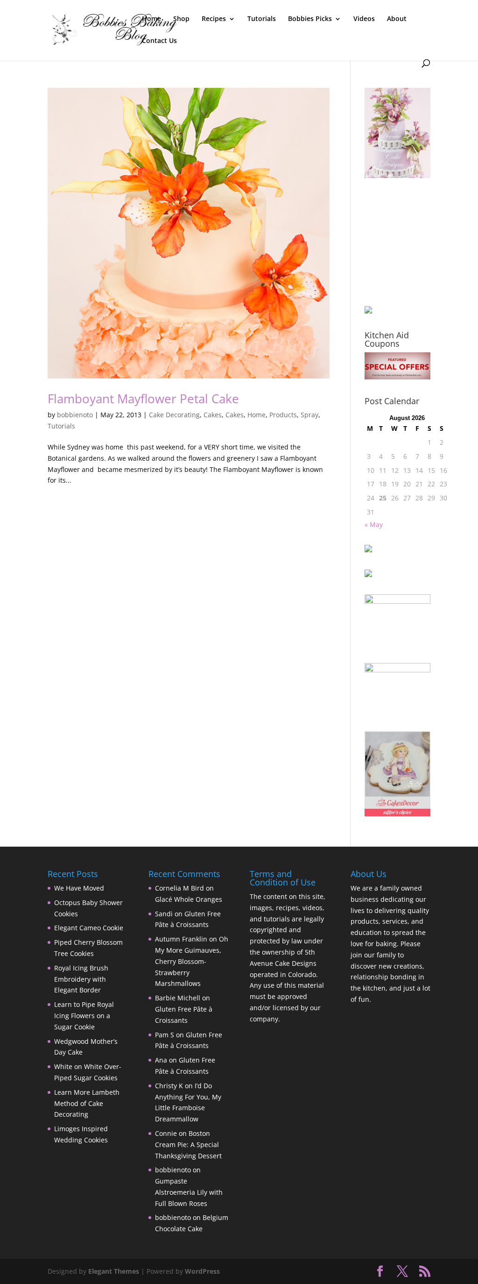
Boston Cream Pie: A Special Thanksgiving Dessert (188, 1144)
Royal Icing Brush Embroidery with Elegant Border (81, 979)
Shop (181, 19)
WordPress (202, 1271)
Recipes (214, 19)
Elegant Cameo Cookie (88, 927)
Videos (364, 19)
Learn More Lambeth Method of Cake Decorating (87, 1103)
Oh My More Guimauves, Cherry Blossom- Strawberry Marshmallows (191, 961)
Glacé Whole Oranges (188, 899)
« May (374, 524)
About (397, 19)
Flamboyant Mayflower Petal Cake (143, 398)
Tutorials (261, 19)
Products (283, 414)
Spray (309, 414)
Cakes (213, 414)
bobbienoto (75, 414)
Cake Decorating (174, 414)
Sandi (164, 913)
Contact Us (159, 41)
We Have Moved (79, 888)
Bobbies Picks (310, 19)
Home (151, 19)
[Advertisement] (411, 242)
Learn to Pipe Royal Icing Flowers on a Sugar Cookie (84, 1015)
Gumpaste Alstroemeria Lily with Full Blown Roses (189, 1192)
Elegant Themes (113, 1271)
